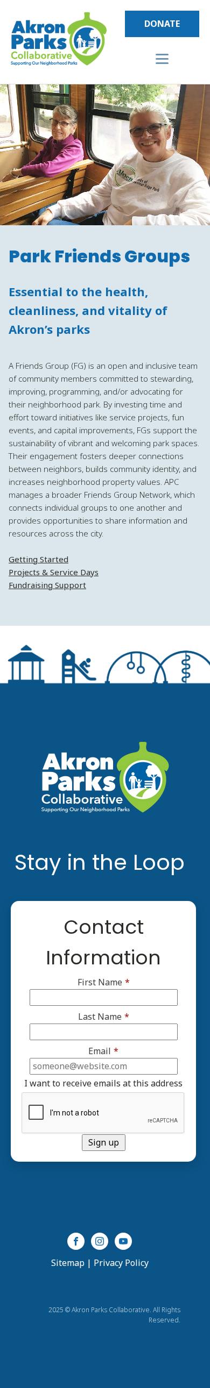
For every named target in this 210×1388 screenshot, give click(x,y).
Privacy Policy (121, 1263)
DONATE (162, 24)
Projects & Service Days (54, 572)
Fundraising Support (47, 584)
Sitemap (68, 1263)
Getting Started (38, 559)
